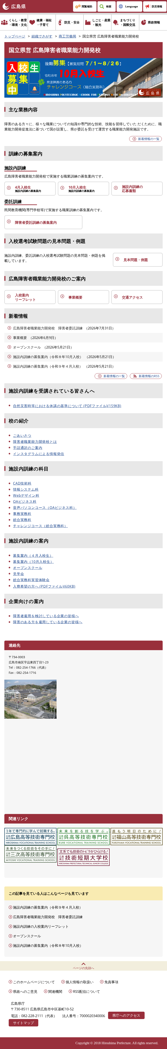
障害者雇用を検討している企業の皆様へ (46, 615)
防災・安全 (72, 22)
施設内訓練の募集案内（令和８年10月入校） (48, 356)
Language (131, 6)
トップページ (14, 36)
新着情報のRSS (149, 376)
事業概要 (20, 337)
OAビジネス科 (25, 501)
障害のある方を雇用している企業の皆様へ (47, 622)
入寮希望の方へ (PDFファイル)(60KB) (44, 586)
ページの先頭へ (83, 968)
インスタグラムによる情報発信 (38, 453)
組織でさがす (42, 36)
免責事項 (111, 982)
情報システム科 (26, 489)
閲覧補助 (87, 6)
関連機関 (55, 991)
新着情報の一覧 (148, 139)
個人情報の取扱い (80, 982)
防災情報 (157, 6)
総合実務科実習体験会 (31, 579)
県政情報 (154, 22)
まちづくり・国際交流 (127, 22)
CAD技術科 (22, 483)
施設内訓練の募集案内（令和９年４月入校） (48, 366)
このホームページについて (34, 982)
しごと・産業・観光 (101, 22)
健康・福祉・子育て (44, 22)
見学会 (18, 573)
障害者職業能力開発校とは (35, 441)
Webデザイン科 (26, 495)
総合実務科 (22, 519)
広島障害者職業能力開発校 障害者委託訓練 (48, 328)
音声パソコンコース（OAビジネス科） (45, 507)
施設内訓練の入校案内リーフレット (41, 926)
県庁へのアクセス (126, 1015)
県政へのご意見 (25, 991)
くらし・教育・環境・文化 (18, 22)
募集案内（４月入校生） (33, 555)
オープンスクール (27, 347)
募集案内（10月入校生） (33, 561)
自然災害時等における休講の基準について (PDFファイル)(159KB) (67, 405)
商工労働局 (67, 36)
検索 (108, 6)
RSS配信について (86, 991)
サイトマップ (23, 1022)
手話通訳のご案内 (27, 447)
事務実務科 (22, 513)
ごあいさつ (22, 435)
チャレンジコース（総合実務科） (40, 525)
